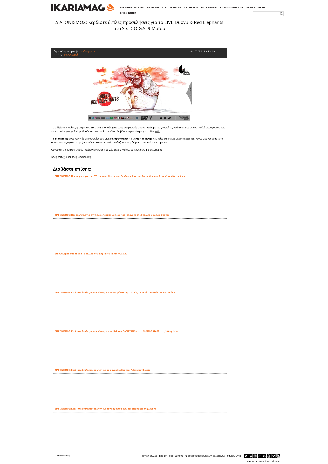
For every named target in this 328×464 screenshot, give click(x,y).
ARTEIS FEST (191, 7)
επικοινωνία (234, 455)
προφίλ (163, 455)
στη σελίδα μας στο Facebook (179, 138)
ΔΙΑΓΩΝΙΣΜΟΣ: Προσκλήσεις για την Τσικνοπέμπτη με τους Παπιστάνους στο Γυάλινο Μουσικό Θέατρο (112, 214)
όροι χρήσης (176, 455)
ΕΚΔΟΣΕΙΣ (175, 7)
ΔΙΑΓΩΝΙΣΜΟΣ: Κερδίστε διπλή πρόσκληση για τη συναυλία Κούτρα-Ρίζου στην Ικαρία (103, 370)
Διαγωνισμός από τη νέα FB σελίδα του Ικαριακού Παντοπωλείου (91, 253)
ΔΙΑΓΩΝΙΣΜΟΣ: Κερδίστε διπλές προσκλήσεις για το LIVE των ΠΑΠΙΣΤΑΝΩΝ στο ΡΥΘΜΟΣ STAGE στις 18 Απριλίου (116, 331)
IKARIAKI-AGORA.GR (231, 7)
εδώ (157, 131)
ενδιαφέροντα (89, 51)
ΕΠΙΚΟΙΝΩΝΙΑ (128, 13)
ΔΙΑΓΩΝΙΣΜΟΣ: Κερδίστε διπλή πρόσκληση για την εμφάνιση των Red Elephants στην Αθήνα (105, 408)
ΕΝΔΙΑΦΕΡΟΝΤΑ (157, 7)
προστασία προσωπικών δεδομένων (205, 455)
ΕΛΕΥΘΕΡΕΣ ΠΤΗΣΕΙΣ (132, 7)
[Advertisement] (139, 39)
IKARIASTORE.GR (255, 7)
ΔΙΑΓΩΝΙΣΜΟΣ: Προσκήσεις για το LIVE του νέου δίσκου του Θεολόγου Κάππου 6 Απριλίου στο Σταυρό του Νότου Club (120, 176)
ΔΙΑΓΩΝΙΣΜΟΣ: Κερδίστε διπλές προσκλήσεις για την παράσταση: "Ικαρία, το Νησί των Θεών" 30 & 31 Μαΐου (115, 292)
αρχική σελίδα (149, 455)
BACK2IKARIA (209, 7)
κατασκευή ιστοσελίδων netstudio (263, 461)
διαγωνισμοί (71, 54)
